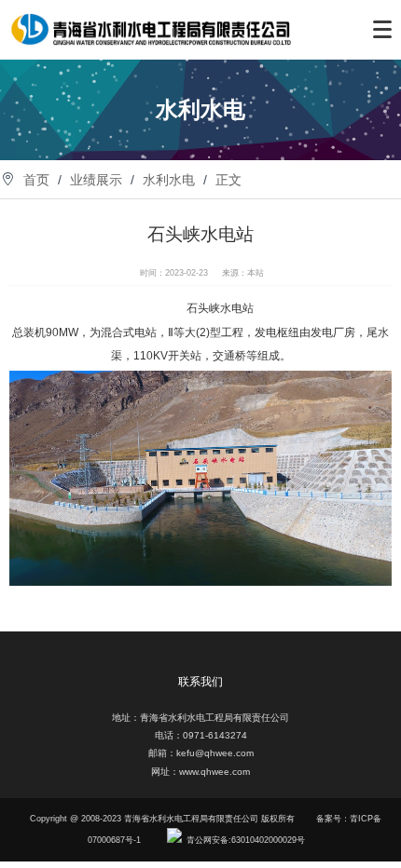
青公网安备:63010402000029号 (246, 840)
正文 (228, 179)
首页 (36, 179)
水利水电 (169, 179)
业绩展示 (96, 179)
